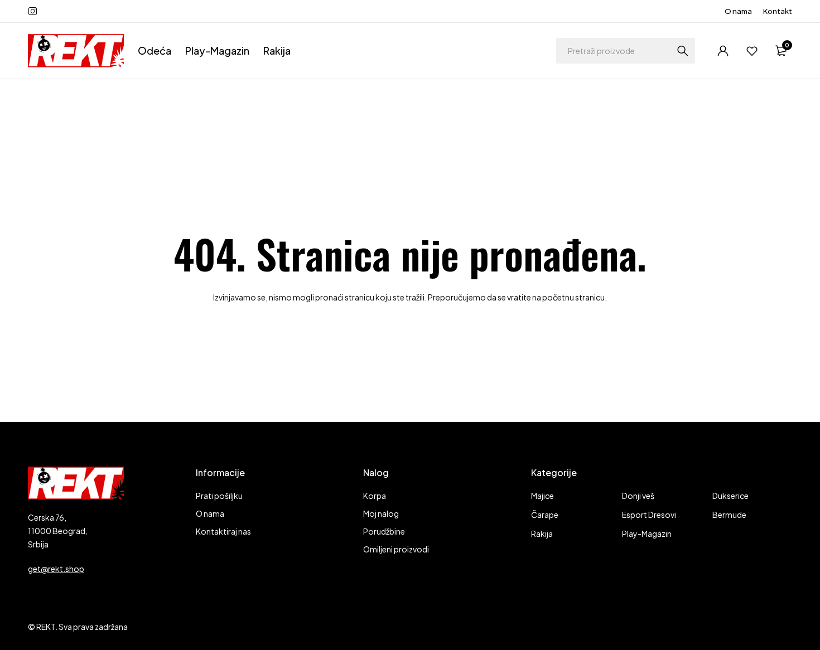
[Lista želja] (752, 50)
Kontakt (777, 11)
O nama (738, 11)
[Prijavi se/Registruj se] (723, 50)
